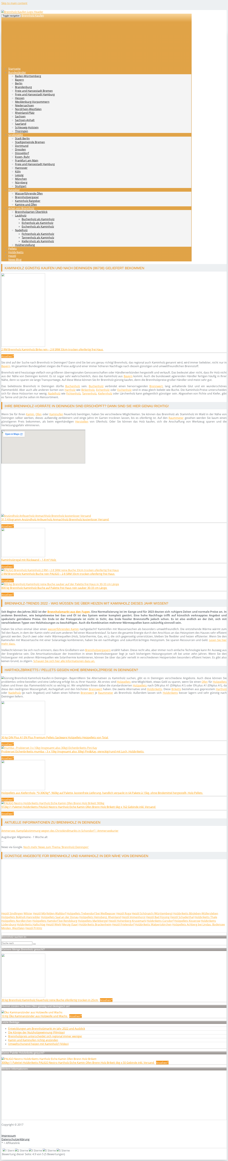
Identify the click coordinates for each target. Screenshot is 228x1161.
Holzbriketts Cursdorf (160, 921)
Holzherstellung (25, 245)
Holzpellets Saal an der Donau (60, 917)
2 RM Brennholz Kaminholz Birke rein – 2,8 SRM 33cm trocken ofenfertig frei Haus (52, 349)
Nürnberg (21, 182)
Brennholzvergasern (98, 650)
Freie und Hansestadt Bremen (34, 91)
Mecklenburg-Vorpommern (32, 102)
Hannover (21, 168)
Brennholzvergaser (27, 197)
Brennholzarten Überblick (31, 212)
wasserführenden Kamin (63, 629)
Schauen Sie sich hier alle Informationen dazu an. (64, 661)
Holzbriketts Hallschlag (31, 924)
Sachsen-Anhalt (25, 120)
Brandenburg (23, 87)
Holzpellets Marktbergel (93, 921)
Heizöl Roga (123, 913)
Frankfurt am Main (26, 160)
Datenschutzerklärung (16, 1139)
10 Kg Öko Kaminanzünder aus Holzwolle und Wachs (35, 1016)
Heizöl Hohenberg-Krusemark (127, 921)
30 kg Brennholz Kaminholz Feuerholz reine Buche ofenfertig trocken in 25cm (50, 1000)
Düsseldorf (22, 153)
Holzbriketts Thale (205, 917)
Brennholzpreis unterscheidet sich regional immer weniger (45, 1036)
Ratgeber (14, 190)
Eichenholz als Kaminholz (37, 223)
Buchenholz (72, 386)
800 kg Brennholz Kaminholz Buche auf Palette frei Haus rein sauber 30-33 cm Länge (54, 588)
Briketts (176, 689)
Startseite (14, 69)
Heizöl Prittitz (33, 928)
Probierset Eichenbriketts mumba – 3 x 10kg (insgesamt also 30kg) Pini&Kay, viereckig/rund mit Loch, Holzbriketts (72, 751)
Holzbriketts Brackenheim (95, 924)
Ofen (39, 414)
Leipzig (19, 175)
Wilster (28, 913)
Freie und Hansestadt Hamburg (35, 94)
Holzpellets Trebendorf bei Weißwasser (91, 913)
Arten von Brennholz (21, 208)
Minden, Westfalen (13, 928)
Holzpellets (124, 682)
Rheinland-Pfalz (24, 113)
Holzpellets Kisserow (187, 921)
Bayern (19, 80)
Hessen (19, 98)
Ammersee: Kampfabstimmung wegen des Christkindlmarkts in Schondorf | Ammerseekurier (60, 831)
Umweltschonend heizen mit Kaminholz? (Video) (38, 1044)
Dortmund (21, 146)
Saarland (20, 124)
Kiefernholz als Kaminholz (38, 241)
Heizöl (12, 256)
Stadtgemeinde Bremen (30, 142)
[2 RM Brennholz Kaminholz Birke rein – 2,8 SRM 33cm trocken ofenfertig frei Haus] (23, 346)
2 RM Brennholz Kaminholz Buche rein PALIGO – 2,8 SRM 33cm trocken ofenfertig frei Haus (58, 574)
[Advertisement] (101, 490)
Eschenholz (124, 390)
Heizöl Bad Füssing (158, 917)
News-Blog (15, 259)
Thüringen (21, 131)
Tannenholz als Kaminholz (38, 237)
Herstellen (81, 421)
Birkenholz (87, 390)
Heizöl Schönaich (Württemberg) (152, 913)
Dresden (20, 149)
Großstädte (15, 135)
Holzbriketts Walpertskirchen (153, 924)
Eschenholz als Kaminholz (38, 226)
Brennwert (156, 386)
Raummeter (176, 418)
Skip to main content (14, 3)
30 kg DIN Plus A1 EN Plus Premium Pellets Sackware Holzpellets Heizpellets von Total (55, 737)
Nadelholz (21, 230)
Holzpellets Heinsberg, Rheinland (100, 917)
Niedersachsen (24, 105)
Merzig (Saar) (70, 924)
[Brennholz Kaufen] (22, 12)
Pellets (12, 248)
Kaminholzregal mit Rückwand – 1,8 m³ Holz (29, 560)
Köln (18, 171)
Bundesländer (17, 72)
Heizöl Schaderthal (182, 917)
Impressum (9, 1135)
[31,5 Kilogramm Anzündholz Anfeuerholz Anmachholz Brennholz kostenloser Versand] (46, 516)
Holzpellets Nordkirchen (16, 921)
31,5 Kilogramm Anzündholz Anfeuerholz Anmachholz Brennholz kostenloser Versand (55, 519)
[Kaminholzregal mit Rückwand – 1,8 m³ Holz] (23, 556)
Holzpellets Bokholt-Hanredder (20, 917)
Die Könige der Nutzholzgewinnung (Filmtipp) (36, 1032)
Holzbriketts (16, 252)
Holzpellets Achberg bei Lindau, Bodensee (198, 924)
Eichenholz (102, 390)
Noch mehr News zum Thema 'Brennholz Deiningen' (56, 847)
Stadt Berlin (22, 138)
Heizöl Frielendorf (123, 924)
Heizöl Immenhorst (134, 917)
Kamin (30, 414)
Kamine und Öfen (26, 204)
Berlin (18, 83)
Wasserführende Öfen (29, 193)
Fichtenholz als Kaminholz (38, 234)
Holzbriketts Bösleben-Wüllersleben (195, 913)
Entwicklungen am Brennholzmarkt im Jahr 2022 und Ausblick (46, 1028)
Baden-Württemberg (28, 76)
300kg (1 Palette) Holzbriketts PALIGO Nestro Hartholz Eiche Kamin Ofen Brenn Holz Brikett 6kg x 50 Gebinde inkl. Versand (78, 1062)
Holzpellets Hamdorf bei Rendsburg (54, 921)
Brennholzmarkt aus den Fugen (68, 612)
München (21, 179)
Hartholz (70, 390)
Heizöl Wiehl (53, 924)
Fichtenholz (73, 393)
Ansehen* (7, 356)
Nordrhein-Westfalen (28, 109)
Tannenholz (89, 393)
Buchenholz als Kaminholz (38, 219)
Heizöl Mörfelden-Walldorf (49, 913)
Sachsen (20, 116)
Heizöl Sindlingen (12, 913)
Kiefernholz (105, 393)
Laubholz (20, 215)
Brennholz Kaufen (33, 15)
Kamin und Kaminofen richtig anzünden (33, 1040)
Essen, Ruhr (22, 157)
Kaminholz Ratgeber (27, 201)
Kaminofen (56, 414)
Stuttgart (20, 186)
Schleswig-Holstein (27, 127)
